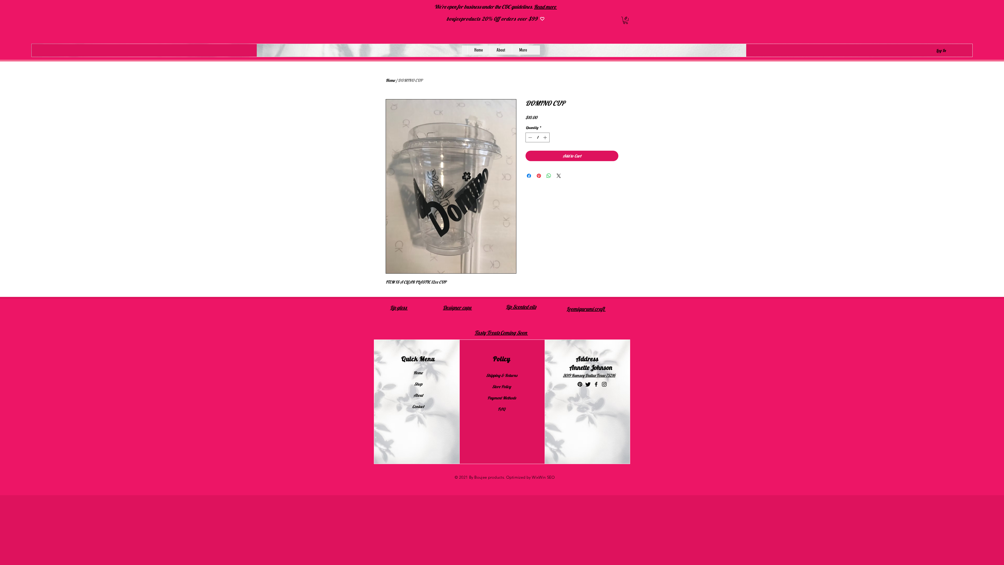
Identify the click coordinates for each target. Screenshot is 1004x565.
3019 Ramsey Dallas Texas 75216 (589, 375)
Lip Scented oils (521, 306)
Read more (545, 6)
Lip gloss (399, 307)
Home (390, 80)
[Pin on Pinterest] (539, 176)
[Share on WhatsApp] (549, 176)
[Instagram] (604, 384)
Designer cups (457, 307)
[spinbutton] (537, 137)
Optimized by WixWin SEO (530, 477)
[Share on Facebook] (529, 176)
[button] (625, 20)
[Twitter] (588, 384)
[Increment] (545, 137)
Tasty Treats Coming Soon (501, 332)
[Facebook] (596, 384)
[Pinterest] (580, 384)
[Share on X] (559, 176)
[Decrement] (529, 137)
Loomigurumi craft (586, 309)
